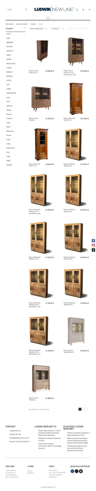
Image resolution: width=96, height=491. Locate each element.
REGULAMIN (53, 470)
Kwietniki (9, 165)
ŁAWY (8, 38)
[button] (68, 28)
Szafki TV (10, 118)
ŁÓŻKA (9, 89)
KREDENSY (10, 42)
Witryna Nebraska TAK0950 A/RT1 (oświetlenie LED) (34, 305)
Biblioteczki (10, 131)
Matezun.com (51, 487)
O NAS (29, 471)
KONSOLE (10, 72)
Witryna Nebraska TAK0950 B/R (69, 304)
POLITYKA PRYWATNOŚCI (57, 473)
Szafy (8, 123)
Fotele (8, 139)
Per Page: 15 (55, 28)
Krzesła (9, 135)
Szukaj (26, 9)
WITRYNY (9, 47)
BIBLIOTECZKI (11, 63)
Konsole (9, 114)
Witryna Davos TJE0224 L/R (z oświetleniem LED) (70, 73)
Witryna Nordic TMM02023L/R (69, 351)
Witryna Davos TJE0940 (33, 119)
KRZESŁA (9, 76)
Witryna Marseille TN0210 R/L (69, 119)
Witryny (9, 110)
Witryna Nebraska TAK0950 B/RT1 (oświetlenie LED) (34, 352)
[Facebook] (93, 240)
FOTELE (9, 80)
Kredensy (9, 106)
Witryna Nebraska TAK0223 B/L (69, 210)
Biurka (8, 127)
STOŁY (9, 34)
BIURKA (9, 59)
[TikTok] (93, 250)
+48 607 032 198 (15, 434)
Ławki (8, 156)
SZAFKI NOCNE (11, 93)
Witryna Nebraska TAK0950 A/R (69, 258)
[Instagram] (93, 245)
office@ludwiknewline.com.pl (19, 438)
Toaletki (9, 68)
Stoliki (8, 161)
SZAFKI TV (10, 51)
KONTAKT (30, 473)
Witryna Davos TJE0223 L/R (33, 72)
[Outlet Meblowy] (54, 9)
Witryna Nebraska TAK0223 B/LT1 (34, 258)
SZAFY (9, 55)
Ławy (8, 97)
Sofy (8, 152)
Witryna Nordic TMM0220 (33, 399)
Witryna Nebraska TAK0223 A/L (69, 165)
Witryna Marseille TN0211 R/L (34, 165)
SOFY (8, 85)
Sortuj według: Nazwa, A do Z (39, 28)
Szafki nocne (11, 148)
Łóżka (8, 144)
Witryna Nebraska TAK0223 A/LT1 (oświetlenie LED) (34, 211)
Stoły (8, 101)
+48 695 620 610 (15, 431)
